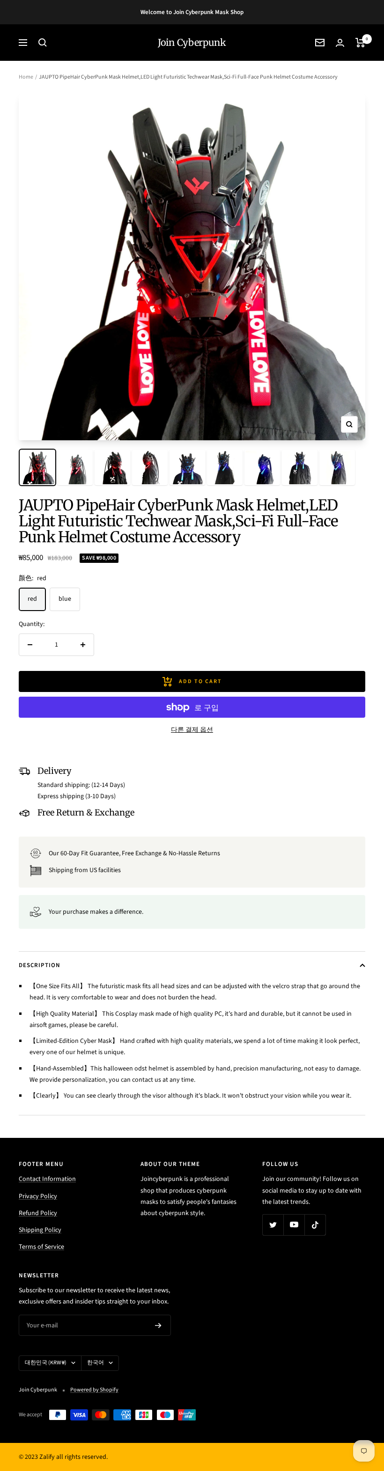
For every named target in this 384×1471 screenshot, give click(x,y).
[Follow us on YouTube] (293, 1224)
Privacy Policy (38, 1196)
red (32, 599)
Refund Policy (38, 1213)
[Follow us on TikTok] (314, 1224)
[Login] (340, 43)
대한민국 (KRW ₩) (45, 1363)
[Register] (158, 1325)
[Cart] (360, 42)
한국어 (95, 1363)
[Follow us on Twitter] (272, 1224)
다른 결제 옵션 (192, 730)
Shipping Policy (40, 1230)
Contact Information (47, 1179)
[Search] (42, 42)
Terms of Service (41, 1247)
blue (65, 599)
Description (39, 965)
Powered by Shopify (94, 1390)
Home (26, 77)
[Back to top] (345, 1407)
